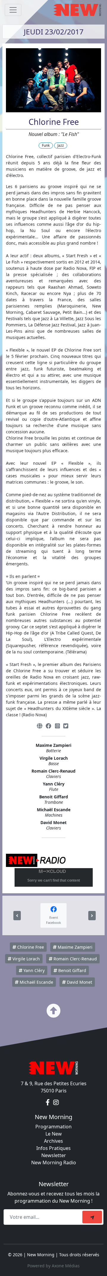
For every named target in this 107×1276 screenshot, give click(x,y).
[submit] (92, 1217)
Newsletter (53, 1155)
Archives (53, 1141)
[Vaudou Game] (92, 915)
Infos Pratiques (53, 1148)
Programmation (53, 1126)
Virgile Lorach (25, 959)
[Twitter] (65, 726)
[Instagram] (57, 726)
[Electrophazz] (17, 915)
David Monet (79, 982)
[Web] (39, 726)
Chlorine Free (30, 947)
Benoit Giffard (71, 970)
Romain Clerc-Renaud (74, 959)
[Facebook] (48, 726)
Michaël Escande (35, 982)
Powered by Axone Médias (53, 1266)
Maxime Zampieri (74, 947)
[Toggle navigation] (13, 10)
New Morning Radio (53, 1162)
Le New (53, 1133)
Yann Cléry (33, 970)
